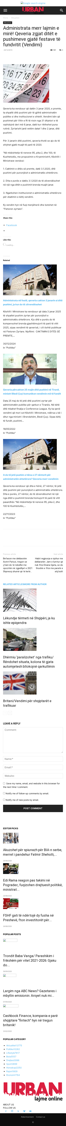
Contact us (40, 1117)
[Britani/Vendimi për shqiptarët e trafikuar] (33, 683)
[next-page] (10, 713)
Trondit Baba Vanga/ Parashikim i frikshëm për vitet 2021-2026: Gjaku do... (29, 960)
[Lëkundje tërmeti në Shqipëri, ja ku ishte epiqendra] (33, 600)
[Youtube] (30, 1111)
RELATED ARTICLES (13, 584)
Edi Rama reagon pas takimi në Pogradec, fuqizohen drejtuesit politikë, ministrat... (32, 885)
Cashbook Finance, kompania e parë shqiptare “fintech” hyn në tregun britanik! (30, 1020)
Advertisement (27, 1117)
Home (5, 17)
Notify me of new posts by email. (22, 800)
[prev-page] (5, 713)
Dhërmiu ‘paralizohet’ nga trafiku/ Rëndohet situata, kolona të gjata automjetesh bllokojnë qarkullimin (29, 661)
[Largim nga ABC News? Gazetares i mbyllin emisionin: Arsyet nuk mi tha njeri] (33, 979)
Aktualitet (15, 17)
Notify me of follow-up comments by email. (27, 793)
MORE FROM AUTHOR (35, 584)
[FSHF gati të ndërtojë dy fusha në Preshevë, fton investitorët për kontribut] (33, 903)
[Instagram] (12, 1111)
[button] (5, 10)
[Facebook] (16, 57)
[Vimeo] (24, 1111)
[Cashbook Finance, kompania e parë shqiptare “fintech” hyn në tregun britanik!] (33, 1006)
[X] (23, 57)
